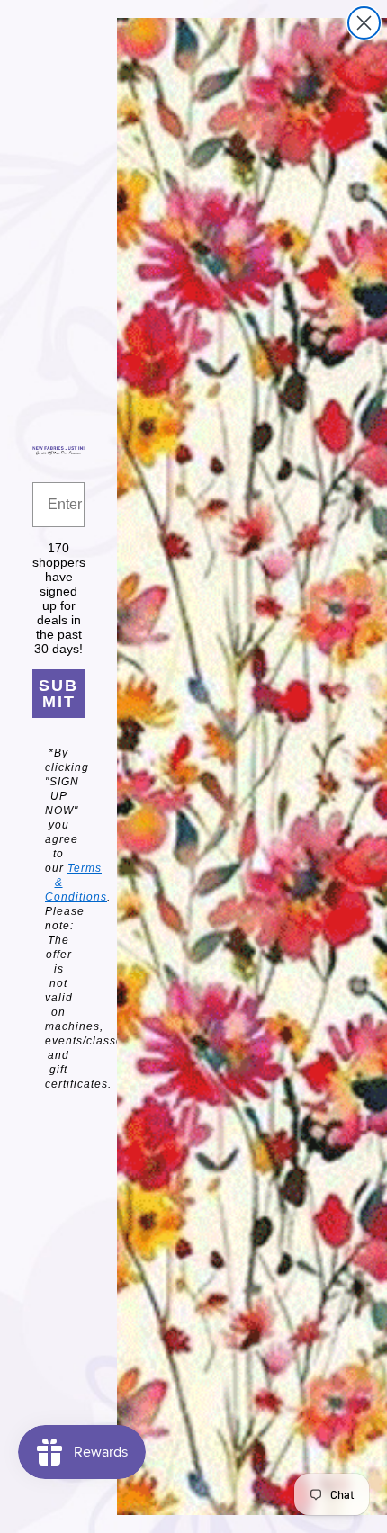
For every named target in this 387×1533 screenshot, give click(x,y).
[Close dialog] (364, 23)
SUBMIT (58, 694)
